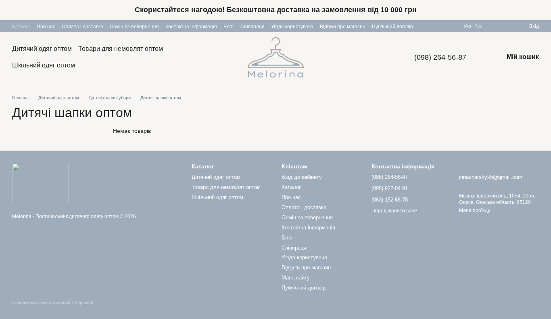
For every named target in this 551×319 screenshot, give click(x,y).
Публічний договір (392, 26)
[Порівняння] (508, 26)
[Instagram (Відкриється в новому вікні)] (452, 26)
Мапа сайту (296, 278)
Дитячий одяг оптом (42, 48)
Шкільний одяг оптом (43, 65)
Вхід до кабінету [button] (302, 177)
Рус (478, 26)
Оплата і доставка (82, 26)
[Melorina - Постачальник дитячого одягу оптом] (40, 182)
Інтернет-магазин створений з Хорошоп (52, 302)
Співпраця (252, 26)
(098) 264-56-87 (440, 57)
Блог (228, 26)
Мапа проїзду (474, 210)
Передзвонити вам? (394, 211)
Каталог (21, 26)
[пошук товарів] (215, 57)
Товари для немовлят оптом (120, 48)
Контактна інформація (191, 26)
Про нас (46, 26)
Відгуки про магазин (342, 26)
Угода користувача (292, 26)
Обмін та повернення (134, 26)
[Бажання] (493, 26)
